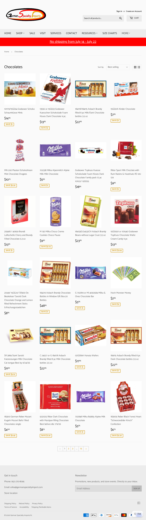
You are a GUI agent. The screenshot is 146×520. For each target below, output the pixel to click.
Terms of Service (10, 507)
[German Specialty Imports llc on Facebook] (138, 503)
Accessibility (24, 507)
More (125, 33)
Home (7, 33)
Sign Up (137, 488)
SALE (32, 33)
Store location (10, 493)
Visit (43, 33)
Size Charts (110, 33)
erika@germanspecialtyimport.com (26, 487)
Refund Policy (24, 503)
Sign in (119, 11)
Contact (71, 33)
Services (55, 33)
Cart (136, 18)
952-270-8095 (17, 481)
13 (81, 449)
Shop (19, 33)
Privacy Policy (37, 503)
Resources (89, 33)
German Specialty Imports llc (21, 515)
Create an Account (134, 11)
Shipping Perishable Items (41, 507)
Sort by (101, 67)
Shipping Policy (10, 503)
